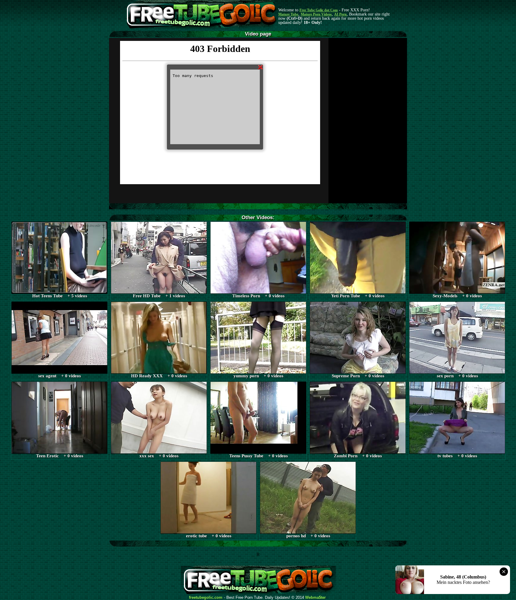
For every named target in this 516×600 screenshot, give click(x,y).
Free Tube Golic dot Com (319, 10)
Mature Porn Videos (316, 14)
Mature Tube (288, 14)
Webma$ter (315, 598)
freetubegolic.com (205, 598)
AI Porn (340, 14)
